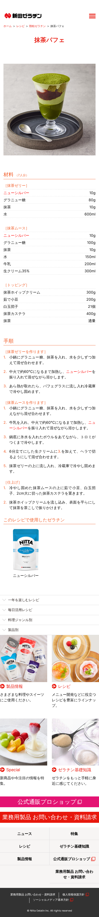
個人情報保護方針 (73, 894)
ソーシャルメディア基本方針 (51, 899)
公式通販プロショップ (46, 801)
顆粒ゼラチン (37, 26)
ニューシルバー (26, 575)
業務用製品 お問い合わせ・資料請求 (49, 817)
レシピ (20, 26)
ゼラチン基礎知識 (74, 769)
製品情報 (14, 686)
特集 (74, 833)
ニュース (24, 833)
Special (13, 769)
